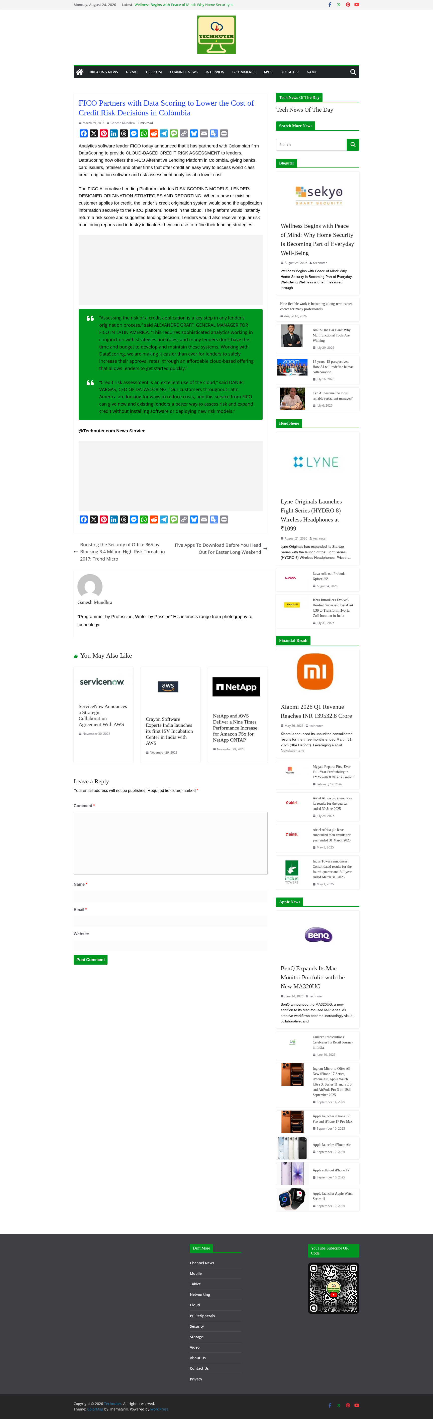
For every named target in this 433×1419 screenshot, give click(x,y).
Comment (84, 806)
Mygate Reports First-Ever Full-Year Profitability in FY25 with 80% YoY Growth (333, 772)
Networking (200, 1294)
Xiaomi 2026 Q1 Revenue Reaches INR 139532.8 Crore (316, 711)
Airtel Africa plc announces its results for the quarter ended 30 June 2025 (332, 803)
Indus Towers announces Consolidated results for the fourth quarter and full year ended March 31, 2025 (332, 869)
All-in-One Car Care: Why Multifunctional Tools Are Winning (332, 335)
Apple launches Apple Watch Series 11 (333, 1196)
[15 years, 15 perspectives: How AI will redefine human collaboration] (292, 370)
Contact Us (199, 1368)
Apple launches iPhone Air (332, 1145)
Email (80, 910)
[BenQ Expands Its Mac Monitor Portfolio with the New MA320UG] (317, 935)
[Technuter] (80, 72)
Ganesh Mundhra (123, 123)
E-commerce (244, 72)
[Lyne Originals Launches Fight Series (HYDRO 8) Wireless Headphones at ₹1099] (317, 462)
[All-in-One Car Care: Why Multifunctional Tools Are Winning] (292, 338)
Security (197, 1326)
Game (312, 72)
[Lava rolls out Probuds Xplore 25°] (292, 579)
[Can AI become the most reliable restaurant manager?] (292, 399)
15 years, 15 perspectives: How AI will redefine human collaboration (333, 367)
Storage (196, 1336)
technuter (320, 263)
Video (195, 1347)
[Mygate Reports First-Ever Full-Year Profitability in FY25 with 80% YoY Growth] (292, 775)
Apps (268, 72)
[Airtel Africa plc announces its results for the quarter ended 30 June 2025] (292, 807)
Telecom (154, 72)
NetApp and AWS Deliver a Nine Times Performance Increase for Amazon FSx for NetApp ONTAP (235, 728)
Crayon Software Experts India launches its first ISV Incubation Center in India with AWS (169, 731)
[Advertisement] (171, 270)
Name (80, 884)
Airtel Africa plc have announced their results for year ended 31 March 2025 (332, 835)
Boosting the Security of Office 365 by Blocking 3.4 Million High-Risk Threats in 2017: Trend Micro (122, 552)
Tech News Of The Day (304, 109)
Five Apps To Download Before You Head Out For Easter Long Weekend (218, 548)
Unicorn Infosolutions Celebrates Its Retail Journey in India (333, 1042)
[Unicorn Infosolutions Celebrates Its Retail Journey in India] (292, 1045)
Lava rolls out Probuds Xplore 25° (329, 576)
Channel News (184, 72)
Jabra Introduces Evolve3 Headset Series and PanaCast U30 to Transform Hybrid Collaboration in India (333, 608)
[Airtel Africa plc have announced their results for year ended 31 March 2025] (292, 838)
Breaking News (104, 72)
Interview (215, 72)
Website (81, 934)
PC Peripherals (202, 1315)
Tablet (195, 1284)
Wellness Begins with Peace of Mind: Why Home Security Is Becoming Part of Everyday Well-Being (184, 7)
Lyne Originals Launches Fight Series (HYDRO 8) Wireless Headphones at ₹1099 (311, 515)
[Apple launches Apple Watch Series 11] (292, 1199)
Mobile (196, 1273)
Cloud (195, 1305)
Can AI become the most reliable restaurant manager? (333, 395)
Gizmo (132, 72)
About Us (198, 1357)
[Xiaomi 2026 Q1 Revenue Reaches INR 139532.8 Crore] (317, 673)
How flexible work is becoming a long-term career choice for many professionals (316, 306)
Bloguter (289, 72)
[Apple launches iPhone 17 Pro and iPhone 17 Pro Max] (292, 1122)
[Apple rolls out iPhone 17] (292, 1173)
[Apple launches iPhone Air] (292, 1148)
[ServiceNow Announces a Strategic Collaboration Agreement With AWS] (103, 670)
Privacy (196, 1379)
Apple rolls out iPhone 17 (331, 1170)
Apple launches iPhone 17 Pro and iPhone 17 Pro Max (332, 1118)
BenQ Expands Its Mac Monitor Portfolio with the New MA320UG (313, 977)
